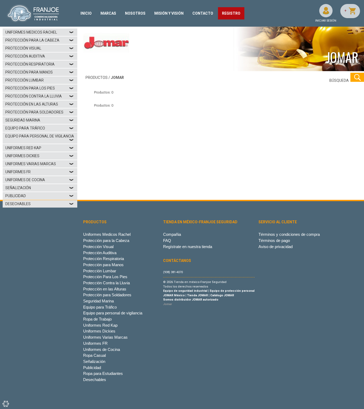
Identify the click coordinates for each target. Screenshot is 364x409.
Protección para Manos (39, 72)
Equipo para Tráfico (39, 128)
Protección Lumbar (39, 80)
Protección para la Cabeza (39, 40)
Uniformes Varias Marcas (39, 164)
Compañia (172, 234)
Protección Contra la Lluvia (39, 96)
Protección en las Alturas (39, 104)
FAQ (167, 240)
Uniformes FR (39, 172)
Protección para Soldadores (39, 112)
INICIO (86, 13)
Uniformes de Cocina (39, 180)
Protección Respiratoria (39, 64)
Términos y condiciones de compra (289, 234)
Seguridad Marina (39, 120)
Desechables (39, 204)
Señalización (39, 188)
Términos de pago (274, 240)
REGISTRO (231, 13)
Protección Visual (39, 48)
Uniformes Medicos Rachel (39, 32)
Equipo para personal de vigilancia (39, 138)
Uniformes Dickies (39, 156)
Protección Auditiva (39, 56)
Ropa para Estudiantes (103, 373)
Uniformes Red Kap (39, 148)
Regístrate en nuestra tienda (187, 246)
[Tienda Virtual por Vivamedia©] (5, 404)
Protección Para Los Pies (39, 88)
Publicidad (39, 196)
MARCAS (108, 13)
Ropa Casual (94, 355)
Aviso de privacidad (275, 246)
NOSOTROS (135, 13)
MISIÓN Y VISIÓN (169, 13)
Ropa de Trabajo (97, 319)
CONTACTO (202, 13)
